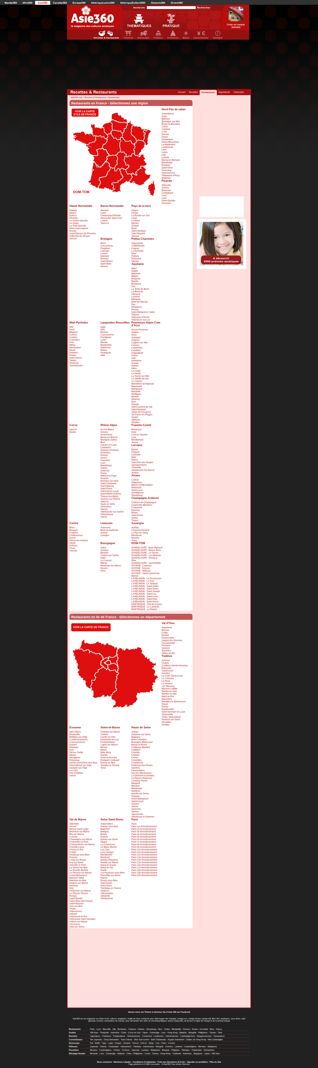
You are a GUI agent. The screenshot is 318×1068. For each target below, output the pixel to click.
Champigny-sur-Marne (81, 839)
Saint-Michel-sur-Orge (81, 765)
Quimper (104, 256)
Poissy (165, 706)
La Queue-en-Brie (79, 867)
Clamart (135, 755)
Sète (102, 355)
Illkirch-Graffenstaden (142, 485)
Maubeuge (167, 162)
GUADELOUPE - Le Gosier (144, 552)
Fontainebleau (107, 742)
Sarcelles (166, 650)
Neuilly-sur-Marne (109, 862)
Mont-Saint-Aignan (79, 228)
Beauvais (166, 190)
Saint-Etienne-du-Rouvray (83, 233)
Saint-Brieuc (106, 261)
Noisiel (103, 755)
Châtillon (135, 750)
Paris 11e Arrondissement (144, 852)
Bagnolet (104, 829)
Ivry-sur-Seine (77, 862)
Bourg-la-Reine (139, 744)
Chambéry (105, 447)
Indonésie (115, 1032)
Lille (164, 155)
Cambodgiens (190, 1046)
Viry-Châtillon (76, 773)
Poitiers (135, 256)
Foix (72, 342)
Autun (103, 547)
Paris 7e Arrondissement (143, 842)
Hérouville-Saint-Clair (111, 218)
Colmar (135, 480)
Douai (165, 137)
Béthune (166, 119)
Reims (134, 512)
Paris (134, 824)
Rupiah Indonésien (176, 1039)
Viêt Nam (94, 1032)
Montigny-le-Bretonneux (174, 701)
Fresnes (74, 857)
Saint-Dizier (137, 515)
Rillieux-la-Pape (108, 475)
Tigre (104, 1043)
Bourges (74, 530)
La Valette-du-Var (140, 378)
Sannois (166, 648)
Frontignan (105, 337)
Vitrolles (135, 422)
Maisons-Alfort (77, 878)
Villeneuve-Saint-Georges (83, 919)
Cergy (165, 632)
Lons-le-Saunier (139, 434)
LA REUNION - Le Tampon (144, 583)
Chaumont (136, 507)
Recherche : (139, 7)
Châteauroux (76, 535)
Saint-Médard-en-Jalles (143, 312)
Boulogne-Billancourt (142, 742)
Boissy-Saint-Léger (79, 829)
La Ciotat (135, 371)
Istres (134, 368)
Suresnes (136, 809)
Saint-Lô (104, 223)
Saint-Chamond (108, 483)
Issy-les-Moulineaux (141, 773)
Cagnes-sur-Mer (139, 342)
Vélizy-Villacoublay (171, 717)
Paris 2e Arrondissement (143, 829)
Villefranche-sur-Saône (112, 511)
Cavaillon (136, 350)
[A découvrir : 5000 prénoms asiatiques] (221, 264)
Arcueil (73, 826)
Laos (163, 1032)
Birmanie (94, 1053)
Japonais (94, 1046)
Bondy (103, 834)
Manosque (136, 386)
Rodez (73, 355)
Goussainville (168, 643)
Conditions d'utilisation (144, 1062)
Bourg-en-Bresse (109, 437)
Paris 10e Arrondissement (144, 849)
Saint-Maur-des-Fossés (81, 901)
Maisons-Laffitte (169, 688)
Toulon (134, 417)
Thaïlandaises (119, 1036)
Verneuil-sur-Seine (171, 719)
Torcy (103, 768)
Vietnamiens (126, 1046)
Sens (103, 570)
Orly (72, 888)
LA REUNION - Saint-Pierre (145, 601)
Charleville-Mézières (141, 505)
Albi (71, 327)
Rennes (104, 258)
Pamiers (74, 352)
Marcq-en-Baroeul (171, 160)
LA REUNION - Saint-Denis (144, 588)
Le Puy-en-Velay (139, 532)
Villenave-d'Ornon (140, 317)
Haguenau (136, 482)
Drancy (104, 836)
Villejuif (73, 914)
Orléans (73, 545)
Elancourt (166, 668)
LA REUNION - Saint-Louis (144, 596)
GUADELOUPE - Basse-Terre (146, 550)
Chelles (104, 734)
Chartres (74, 532)
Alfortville (74, 824)
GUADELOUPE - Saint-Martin (146, 563)
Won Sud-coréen (141, 1039)
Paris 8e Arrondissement (143, 844)
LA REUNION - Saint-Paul (144, 599)
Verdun (135, 472)
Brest (103, 243)
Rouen (73, 231)
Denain (165, 134)
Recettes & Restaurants (106, 38)
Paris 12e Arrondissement (144, 854)
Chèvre (143, 1043)
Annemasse (106, 434)
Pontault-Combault (109, 760)
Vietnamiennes (133, 1036)
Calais (165, 126)
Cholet (134, 213)
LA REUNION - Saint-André (145, 586)
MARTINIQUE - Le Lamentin (145, 606)
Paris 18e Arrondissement (144, 870)
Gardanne (136, 360)
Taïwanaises (219, 1036)
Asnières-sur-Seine (141, 734)
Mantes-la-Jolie (169, 691)
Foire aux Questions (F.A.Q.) (171, 1062)
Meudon (135, 786)
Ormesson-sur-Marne (80, 890)
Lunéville (136, 454)
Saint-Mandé (76, 898)
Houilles (166, 673)
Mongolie (192, 1032)
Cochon (171, 1043)
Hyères (135, 365)
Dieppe (73, 210)
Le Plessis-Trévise (79, 893)
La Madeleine (168, 144)
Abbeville (166, 185)
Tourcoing (167, 170)
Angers (135, 210)
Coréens (169, 1046)
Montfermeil (106, 854)
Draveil (73, 744)
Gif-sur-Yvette (76, 752)
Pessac (135, 309)
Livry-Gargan (107, 852)
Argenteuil (167, 627)
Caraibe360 (60, 2)
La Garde (136, 373)
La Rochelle (137, 251)
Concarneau (106, 245)
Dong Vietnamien (111, 1039)
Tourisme (128, 38)
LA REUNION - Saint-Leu (143, 594)
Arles (134, 335)
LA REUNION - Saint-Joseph (145, 591)
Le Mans (135, 220)
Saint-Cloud (137, 801)
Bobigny (104, 831)
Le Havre (74, 223)
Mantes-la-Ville (169, 694)
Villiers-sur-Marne (78, 921)
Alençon (104, 210)
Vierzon (73, 550)
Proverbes (173, 38)
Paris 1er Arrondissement (144, 826)
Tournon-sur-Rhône (110, 499)
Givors (103, 457)
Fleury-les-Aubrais (79, 540)
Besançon (136, 429)
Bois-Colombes (139, 739)
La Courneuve (107, 844)
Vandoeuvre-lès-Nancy (142, 470)
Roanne (104, 478)
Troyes (134, 520)
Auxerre (104, 550)
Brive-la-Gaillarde (109, 530)
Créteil (73, 852)
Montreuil (105, 857)
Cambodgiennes (187, 1036)
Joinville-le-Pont (78, 865)
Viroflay (165, 724)
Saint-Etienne (107, 486)
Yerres (73, 775)
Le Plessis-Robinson (141, 778)
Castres (73, 337)
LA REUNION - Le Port (142, 581)
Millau (73, 345)
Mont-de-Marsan (139, 302)
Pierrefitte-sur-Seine (110, 875)
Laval (134, 218)
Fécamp (74, 218)
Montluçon (136, 535)
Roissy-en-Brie (107, 762)
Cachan (73, 836)
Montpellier (106, 345)
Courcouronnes (77, 742)
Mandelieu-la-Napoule (142, 383)
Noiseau (74, 885)
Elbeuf (73, 213)
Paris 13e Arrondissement (144, 857)
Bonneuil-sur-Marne (80, 831)
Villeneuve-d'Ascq (171, 175)
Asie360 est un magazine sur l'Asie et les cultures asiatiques (99, 1018)
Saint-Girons (76, 358)
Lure (133, 437)
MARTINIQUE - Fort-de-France (146, 604)
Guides (72, 1032)
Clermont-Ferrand (140, 530)
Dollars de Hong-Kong (196, 1039)
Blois (72, 527)
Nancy (134, 460)
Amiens (165, 187)
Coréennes (147, 1036)
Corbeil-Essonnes (79, 739)
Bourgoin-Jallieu (108, 439)
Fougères (105, 248)
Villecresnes (76, 911)
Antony (134, 732)
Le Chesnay (168, 678)
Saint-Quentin (168, 200)
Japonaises (95, 1036)
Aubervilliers (106, 824)
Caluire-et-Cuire (108, 445)
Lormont (135, 296)
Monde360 (11, 3)
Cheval (135, 1043)
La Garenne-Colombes (142, 775)
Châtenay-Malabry (140, 747)
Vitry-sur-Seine (77, 926)
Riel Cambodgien (215, 1039)
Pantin (103, 870)
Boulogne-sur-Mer (171, 121)
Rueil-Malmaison (140, 798)
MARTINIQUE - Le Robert (144, 609)
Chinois (103, 1046)
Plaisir (165, 704)
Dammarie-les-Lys (109, 739)
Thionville (136, 467)
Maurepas (167, 699)
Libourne (135, 294)
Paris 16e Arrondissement (144, 865)
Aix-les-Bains (107, 429)
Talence (135, 314)
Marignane (136, 389)
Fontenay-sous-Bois (80, 854)
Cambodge (154, 1032)
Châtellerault (137, 245)
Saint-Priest (106, 488)
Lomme (165, 157)
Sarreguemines (139, 465)
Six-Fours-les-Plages (141, 414)
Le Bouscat (137, 291)
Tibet (220, 1032)
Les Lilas (104, 849)
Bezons (165, 630)
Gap (133, 358)
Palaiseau (75, 760)
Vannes (104, 266)
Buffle (97, 1043)
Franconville (168, 638)
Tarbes (73, 360)
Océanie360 (158, 2)
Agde (103, 327)
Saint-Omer (167, 167)
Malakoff (135, 783)
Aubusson (105, 527)
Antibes (135, 332)
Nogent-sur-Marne (79, 883)
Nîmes (103, 350)
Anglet (134, 271)
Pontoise (166, 645)
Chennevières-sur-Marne (82, 844)
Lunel (103, 340)
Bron (102, 442)
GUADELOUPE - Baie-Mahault (146, 547)
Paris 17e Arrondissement (144, 867)
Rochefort (136, 258)
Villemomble (106, 893)
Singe (151, 1043)
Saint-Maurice (77, 903)
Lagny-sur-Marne (109, 744)
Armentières (168, 113)
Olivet (72, 543)
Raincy (103, 878)
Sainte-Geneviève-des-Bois (83, 762)
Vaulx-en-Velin (107, 504)
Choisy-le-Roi (76, 849)
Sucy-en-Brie (76, 906)
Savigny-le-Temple (109, 765)
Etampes (74, 747)
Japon (145, 1032)
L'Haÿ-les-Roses (78, 860)
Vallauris (135, 419)
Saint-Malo (105, 263)
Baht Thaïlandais (158, 1039)
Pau (133, 304)
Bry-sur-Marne (77, 834)
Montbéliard (137, 439)
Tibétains (137, 1046)
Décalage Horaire (77, 1053)
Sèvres (134, 806)
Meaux (103, 747)
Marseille (136, 391)
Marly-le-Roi (168, 696)
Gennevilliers (138, 770)
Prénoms (158, 38)
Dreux (73, 538)
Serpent (126, 1043)
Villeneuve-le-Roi (78, 916)
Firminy (104, 455)
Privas (103, 473)
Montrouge (136, 788)
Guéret (103, 532)
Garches (135, 768)
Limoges (104, 535)
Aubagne (136, 337)
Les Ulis (74, 770)
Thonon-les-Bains (109, 496)
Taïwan (212, 1032)
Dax (133, 286)
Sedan (134, 518)
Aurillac (135, 527)
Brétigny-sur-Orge (78, 737)
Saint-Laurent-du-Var (141, 407)
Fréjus (134, 355)
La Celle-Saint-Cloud (172, 676)
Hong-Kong (172, 1032)
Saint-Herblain (138, 231)
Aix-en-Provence (139, 329)
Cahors (73, 334)
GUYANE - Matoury (141, 570)
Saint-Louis (137, 490)
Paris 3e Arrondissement (143, 831)
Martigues (136, 394)
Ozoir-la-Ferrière (108, 757)
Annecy (104, 432)
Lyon (102, 463)
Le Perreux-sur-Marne (81, 872)
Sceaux (135, 804)
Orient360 (177, 2)
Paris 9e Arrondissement (143, 847)
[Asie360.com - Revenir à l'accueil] (95, 17)
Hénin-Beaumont (170, 142)
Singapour (197, 1053)
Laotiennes (159, 1036)
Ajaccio (73, 429)
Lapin (110, 1043)
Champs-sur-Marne (110, 732)
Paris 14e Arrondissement (144, 860)
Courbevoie (137, 762)
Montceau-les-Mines (110, 565)
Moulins (135, 538)
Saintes (135, 261)
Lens (164, 149)
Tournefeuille (76, 365)
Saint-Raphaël (138, 409)
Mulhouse (136, 487)
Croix (164, 131)
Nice (133, 401)
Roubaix (166, 165)
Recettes (193, 92)
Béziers (104, 332)
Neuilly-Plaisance (109, 860)
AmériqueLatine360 (103, 2)
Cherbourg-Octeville (110, 215)
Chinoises (106, 1036)
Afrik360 (27, 2)
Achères (166, 660)
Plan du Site (215, 1062)
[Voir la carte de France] (92, 627)
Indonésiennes (172, 1036)
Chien (163, 1043)
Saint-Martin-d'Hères (110, 493)
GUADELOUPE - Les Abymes (146, 555)
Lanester (104, 251)
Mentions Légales (122, 1062)
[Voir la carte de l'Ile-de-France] (84, 112)
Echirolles (105, 452)
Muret (72, 350)
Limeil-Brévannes (78, 875)
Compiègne (167, 193)
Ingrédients (224, 92)
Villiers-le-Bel (168, 653)
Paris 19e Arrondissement (144, 872)
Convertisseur (201, 38)
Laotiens (178, 1046)
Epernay (135, 510)
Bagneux (135, 737)
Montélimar (106, 465)
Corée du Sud (134, 1032)
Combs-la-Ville (107, 737)
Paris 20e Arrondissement (144, 875)
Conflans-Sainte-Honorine (175, 665)
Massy (73, 755)
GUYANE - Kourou (140, 568)
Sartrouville (167, 714)
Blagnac (74, 332)
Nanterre (135, 791)
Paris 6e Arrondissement (143, 839)
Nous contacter (104, 1062)
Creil (164, 195)
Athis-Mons (75, 732)
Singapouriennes (204, 1036)
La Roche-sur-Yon (140, 215)
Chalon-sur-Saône (109, 555)
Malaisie (183, 1032)
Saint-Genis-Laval (109, 491)
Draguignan (137, 353)
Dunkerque (167, 139)
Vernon (73, 238)
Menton (135, 396)
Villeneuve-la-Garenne (142, 816)
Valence (104, 501)
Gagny (103, 842)
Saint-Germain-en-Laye (173, 712)
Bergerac (136, 278)
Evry (72, 750)
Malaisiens (212, 1046)
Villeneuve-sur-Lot (140, 320)
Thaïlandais (113, 1046)
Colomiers (75, 340)
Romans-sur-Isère (109, 481)
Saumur (135, 236)
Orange (135, 404)
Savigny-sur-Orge (78, 768)
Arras (164, 116)
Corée (147, 1053)
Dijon (103, 558)
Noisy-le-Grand (108, 865)
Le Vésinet (167, 683)
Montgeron (75, 757)
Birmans (202, 1046)
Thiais (73, 908)
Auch (72, 329)
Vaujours (104, 890)
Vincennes (75, 924)
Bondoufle (75, 734)
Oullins (103, 468)
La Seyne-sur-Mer (140, 376)
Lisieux (104, 220)
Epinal (134, 449)
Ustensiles (239, 92)
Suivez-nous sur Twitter (139, 1012)
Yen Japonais (96, 1039)
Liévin (165, 152)
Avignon (135, 340)
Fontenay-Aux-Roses (142, 765)
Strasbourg (136, 495)
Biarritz (134, 281)
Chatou (165, 663)
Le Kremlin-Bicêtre (79, 870)
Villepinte (105, 896)
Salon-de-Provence (141, 412)
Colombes (136, 760)
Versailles (166, 722)
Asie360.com (76, 97)
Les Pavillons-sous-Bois (112, 872)
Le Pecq (166, 681)
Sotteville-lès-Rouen (80, 236)
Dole (133, 432)
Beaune (104, 552)
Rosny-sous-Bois (109, 880)
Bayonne (135, 273)
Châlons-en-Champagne (143, 502)
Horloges (217, 38)
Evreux (73, 215)
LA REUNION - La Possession (146, 578)
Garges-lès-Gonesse (172, 640)
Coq (157, 1043)
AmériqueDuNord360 (132, 2)
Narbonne (105, 347)
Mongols (159, 1046)
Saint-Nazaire (138, 233)
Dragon (118, 1043)
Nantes (135, 223)
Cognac (135, 248)
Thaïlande (104, 1032)
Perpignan (105, 352)
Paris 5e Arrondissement (143, 836)
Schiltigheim (137, 492)
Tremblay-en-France (110, 888)
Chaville (135, 752)
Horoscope (143, 38)
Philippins (175, 1050)
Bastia (73, 432)
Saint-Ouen (106, 885)
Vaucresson (137, 814)
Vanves (135, 811)
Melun (103, 750)
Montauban (75, 347)
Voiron (103, 517)
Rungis (73, 896)
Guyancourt (167, 670)
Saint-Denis (106, 883)
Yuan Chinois (126, 1039)
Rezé (134, 228)
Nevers (104, 568)
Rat (91, 1043)
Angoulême (137, 243)
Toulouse (74, 363)
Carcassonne (107, 334)
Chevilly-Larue (77, 847)
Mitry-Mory (105, 752)
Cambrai (166, 129)
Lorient (103, 253)
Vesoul (134, 442)
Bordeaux (136, 284)
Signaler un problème (197, 1062)
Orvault (135, 225)
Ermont (165, 635)
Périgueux (136, 307)
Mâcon (103, 563)
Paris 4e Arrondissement (143, 834)
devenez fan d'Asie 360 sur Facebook (172, 1012)
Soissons (166, 203)
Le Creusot (106, 560)
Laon (164, 198)
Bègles (134, 276)
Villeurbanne (106, 514)
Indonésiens (148, 1046)
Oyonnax (104, 470)
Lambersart (167, 147)
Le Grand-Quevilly (79, 220)
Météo (186, 38)
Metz (133, 457)
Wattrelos (166, 178)
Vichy (134, 540)
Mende (103, 342)
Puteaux (135, 796)
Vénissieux (106, 506)
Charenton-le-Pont (79, 842)
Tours (72, 548)
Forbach (135, 452)
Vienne (104, 509)
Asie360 (42, 2)
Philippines (203, 1032)
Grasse (135, 363)
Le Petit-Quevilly (78, 225)
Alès (102, 329)
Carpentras (137, 347)
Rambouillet (168, 709)
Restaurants (208, 92)
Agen (134, 268)
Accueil (181, 92)
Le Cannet (136, 381)
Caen (103, 213)
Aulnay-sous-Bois (109, 826)
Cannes (135, 345)
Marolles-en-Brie (78, 880)
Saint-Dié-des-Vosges (142, 462)
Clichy (134, 757)
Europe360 (79, 2)
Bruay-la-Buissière (171, 124)
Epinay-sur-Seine (109, 839)
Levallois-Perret (139, 780)
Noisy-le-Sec (106, 867)
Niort (133, 253)
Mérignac (136, 299)
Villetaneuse (106, 898)
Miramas (135, 399)
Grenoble (105, 460)
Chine (123, 1032)
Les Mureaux (168, 686)
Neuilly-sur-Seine (140, 793)
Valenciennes (168, 173)
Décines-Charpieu (109, 450)
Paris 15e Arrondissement (144, 862)
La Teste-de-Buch (140, 289)
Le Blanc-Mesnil (108, 847)
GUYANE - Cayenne (141, 565)
